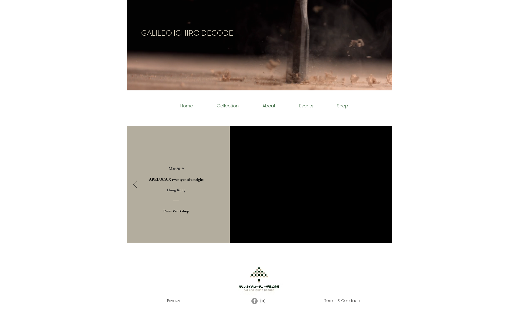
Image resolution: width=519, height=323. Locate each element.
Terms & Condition (342, 300)
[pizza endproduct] (268, 235)
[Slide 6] (274, 235)
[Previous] (135, 184)
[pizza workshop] (263, 235)
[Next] (384, 184)
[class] (250, 235)
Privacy (173, 300)
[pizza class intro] (256, 235)
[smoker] (245, 235)
